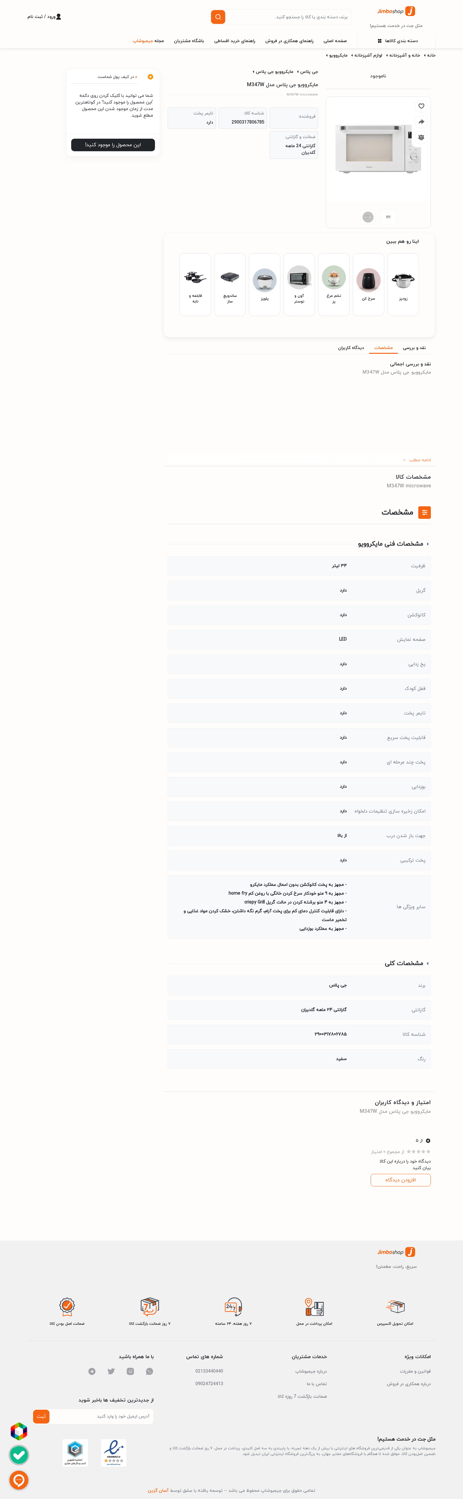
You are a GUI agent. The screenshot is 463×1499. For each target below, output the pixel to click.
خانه (431, 55)
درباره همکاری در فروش (409, 1384)
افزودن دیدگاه (401, 1180)
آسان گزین (158, 1491)
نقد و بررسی (414, 348)
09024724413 (209, 1384)
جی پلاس (309, 72)
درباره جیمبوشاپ (311, 1371)
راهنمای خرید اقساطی (234, 41)
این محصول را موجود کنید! (113, 145)
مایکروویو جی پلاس (274, 72)
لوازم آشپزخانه (368, 55)
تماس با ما (317, 1384)
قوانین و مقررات (415, 1371)
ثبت (41, 1416)
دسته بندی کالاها (401, 41)
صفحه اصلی (335, 41)
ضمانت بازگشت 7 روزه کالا (302, 1397)
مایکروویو (338, 55)
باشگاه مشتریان (189, 41)
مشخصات (383, 348)
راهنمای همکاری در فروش (289, 41)
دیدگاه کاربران (351, 348)
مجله (148, 41)
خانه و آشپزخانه (404, 55)
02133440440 (209, 1371)
